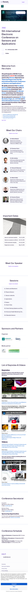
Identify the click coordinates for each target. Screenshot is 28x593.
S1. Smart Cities (8, 305)
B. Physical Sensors (9, 292)
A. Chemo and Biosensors (10, 288)
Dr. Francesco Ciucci (14, 148)
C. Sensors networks (9, 295)
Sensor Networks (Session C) (9, 117)
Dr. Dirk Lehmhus (14, 158)
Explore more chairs (13, 133)
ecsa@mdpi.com (8, 505)
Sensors (12, 77)
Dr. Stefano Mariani (14, 138)
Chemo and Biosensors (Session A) (10, 114)
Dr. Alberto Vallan (14, 177)
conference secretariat (15, 517)
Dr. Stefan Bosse (13, 187)
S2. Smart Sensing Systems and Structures (14, 308)
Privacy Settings (5, 570)
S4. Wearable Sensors (9, 315)
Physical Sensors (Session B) (9, 116)
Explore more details (13, 283)
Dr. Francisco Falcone (15, 197)
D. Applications (8, 299)
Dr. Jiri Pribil (17, 99)
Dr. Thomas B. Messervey (15, 168)
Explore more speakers (13, 266)
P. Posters (6, 302)
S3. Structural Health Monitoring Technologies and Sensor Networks (14, 311)
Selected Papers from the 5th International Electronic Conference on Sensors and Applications (13, 81)
